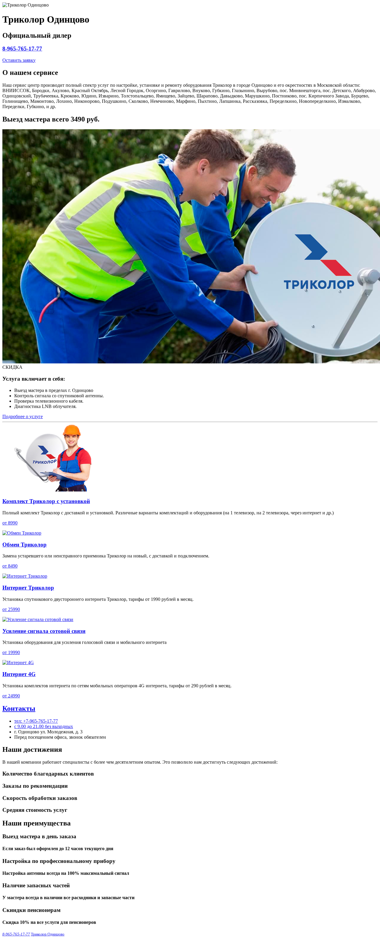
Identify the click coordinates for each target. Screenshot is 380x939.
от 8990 (10, 522)
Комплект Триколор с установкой (46, 501)
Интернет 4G (19, 674)
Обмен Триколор (24, 544)
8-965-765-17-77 (22, 48)
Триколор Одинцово (47, 934)
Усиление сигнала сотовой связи (44, 631)
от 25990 (11, 609)
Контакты (18, 708)
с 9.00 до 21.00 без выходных (43, 726)
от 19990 (11, 652)
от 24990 (11, 695)
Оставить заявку (19, 60)
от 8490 (10, 565)
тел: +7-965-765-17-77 (36, 721)
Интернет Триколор (28, 587)
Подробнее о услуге (22, 416)
